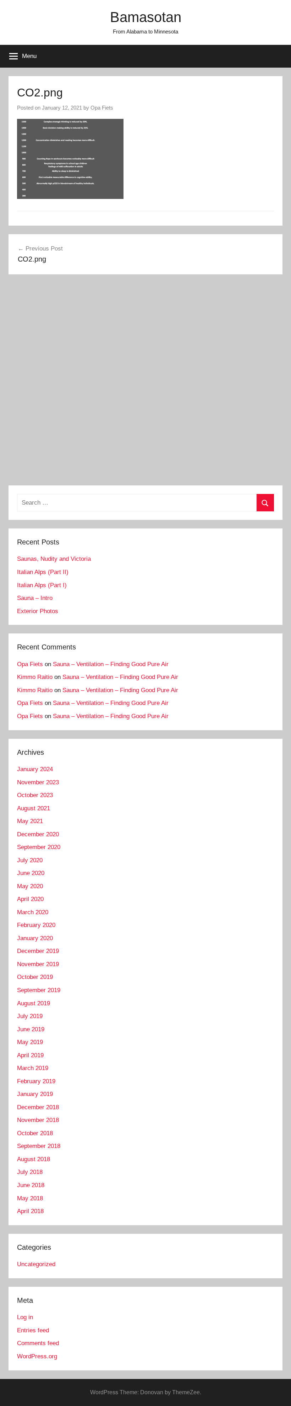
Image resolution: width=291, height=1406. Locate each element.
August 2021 (33, 808)
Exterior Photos (37, 611)
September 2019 (38, 990)
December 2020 (38, 834)
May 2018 (30, 1198)
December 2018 (38, 1107)
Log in (25, 1317)
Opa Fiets (101, 108)
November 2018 (38, 1120)
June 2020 (30, 873)
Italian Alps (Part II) (42, 572)
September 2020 (38, 847)
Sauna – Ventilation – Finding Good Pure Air (111, 664)
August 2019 (33, 1003)
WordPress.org (37, 1356)
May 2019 (30, 1042)
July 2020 (30, 860)
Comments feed (38, 1343)
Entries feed (33, 1330)
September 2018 (38, 1146)
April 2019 (30, 1055)
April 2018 (30, 1211)
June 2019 (30, 1029)
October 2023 (35, 795)
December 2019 (38, 951)
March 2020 (32, 912)
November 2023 (38, 782)
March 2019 (32, 1068)
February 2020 (36, 925)
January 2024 (35, 769)
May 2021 (30, 821)
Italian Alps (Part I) (42, 585)
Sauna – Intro (35, 598)
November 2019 (38, 964)
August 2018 (33, 1159)
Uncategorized (36, 1264)
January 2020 (35, 938)
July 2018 (30, 1172)
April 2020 (30, 899)
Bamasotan (145, 17)
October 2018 (35, 1133)
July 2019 (30, 1016)
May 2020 (30, 886)
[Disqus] (145, 383)
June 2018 (30, 1185)
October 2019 (35, 977)
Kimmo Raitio (35, 677)
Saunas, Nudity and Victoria (54, 558)
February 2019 (36, 1081)
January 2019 (35, 1094)
